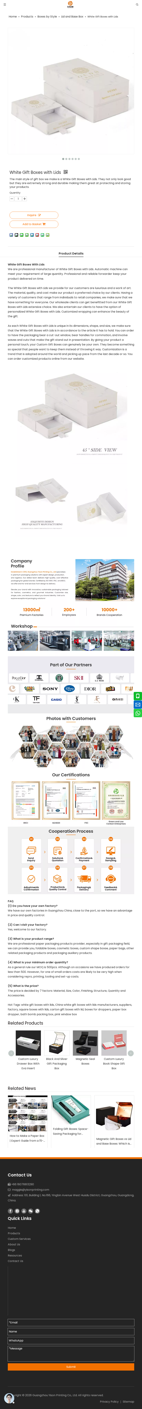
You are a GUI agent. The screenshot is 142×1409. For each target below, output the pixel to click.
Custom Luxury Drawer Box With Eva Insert (28, 1063)
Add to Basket (32, 224)
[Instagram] (17, 1211)
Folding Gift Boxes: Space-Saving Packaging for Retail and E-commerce (70, 1131)
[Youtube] (23, 1211)
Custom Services (19, 1239)
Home (12, 1228)
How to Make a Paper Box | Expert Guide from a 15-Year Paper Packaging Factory (27, 1138)
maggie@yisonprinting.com (30, 1190)
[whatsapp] (37, 1211)
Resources (15, 1255)
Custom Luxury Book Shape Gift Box (114, 1063)
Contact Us (15, 1261)
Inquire (31, 215)
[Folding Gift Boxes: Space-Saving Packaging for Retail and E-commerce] (71, 1110)
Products (14, 1233)
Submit (71, 1367)
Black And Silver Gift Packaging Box (57, 1063)
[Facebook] (10, 1211)
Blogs (11, 1250)
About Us (14, 1244)
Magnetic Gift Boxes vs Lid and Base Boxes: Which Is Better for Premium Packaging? (113, 1141)
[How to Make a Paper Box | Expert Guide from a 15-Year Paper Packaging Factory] (27, 1113)
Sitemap (128, 1402)
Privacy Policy (109, 1402)
